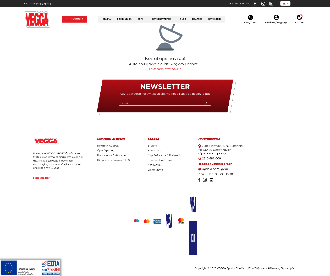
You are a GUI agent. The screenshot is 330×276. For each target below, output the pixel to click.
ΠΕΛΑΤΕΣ (197, 19)
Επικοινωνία (124, 19)
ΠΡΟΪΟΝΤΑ (76, 19)
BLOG (183, 19)
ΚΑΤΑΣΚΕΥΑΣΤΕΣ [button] (161, 19)
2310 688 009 (242, 3)
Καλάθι (299, 22)
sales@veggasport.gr (217, 163)
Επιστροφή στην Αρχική (165, 68)
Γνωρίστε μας (41, 177)
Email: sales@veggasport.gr (38, 3)
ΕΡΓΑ (140, 19)
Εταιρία (106, 19)
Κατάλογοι (214, 19)
